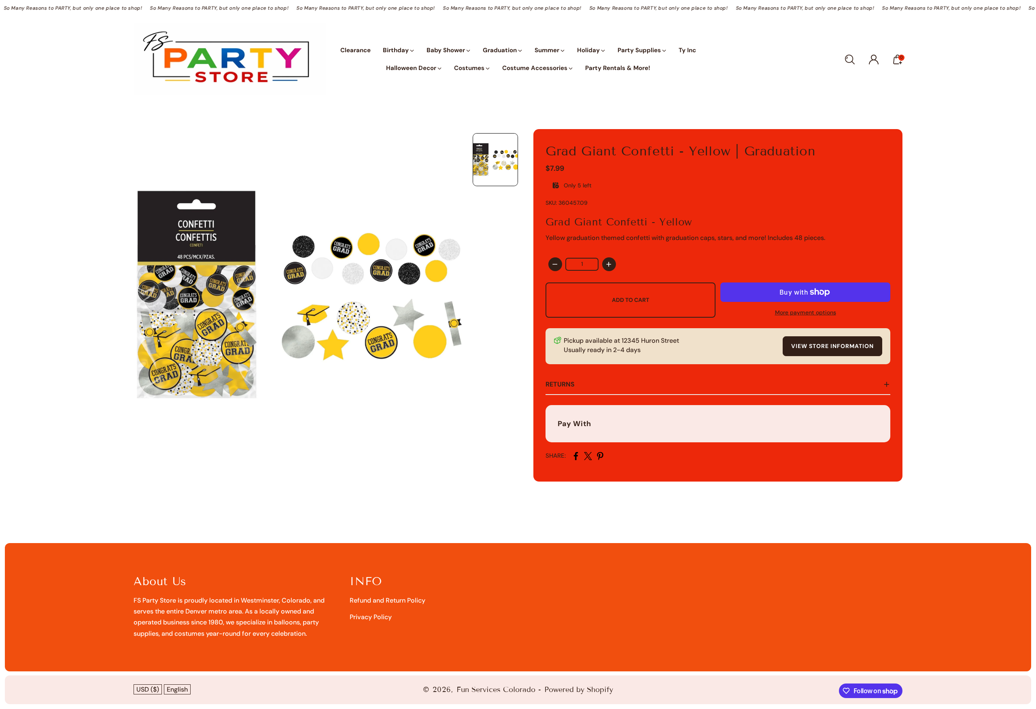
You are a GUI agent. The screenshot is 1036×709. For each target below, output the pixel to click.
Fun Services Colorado (495, 689)
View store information (832, 346)
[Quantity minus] (555, 264)
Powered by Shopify (578, 689)
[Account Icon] (874, 59)
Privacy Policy (371, 617)
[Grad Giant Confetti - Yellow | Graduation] (299, 294)
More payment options (805, 312)
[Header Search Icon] (850, 59)
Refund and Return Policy (387, 600)
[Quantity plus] (609, 264)
